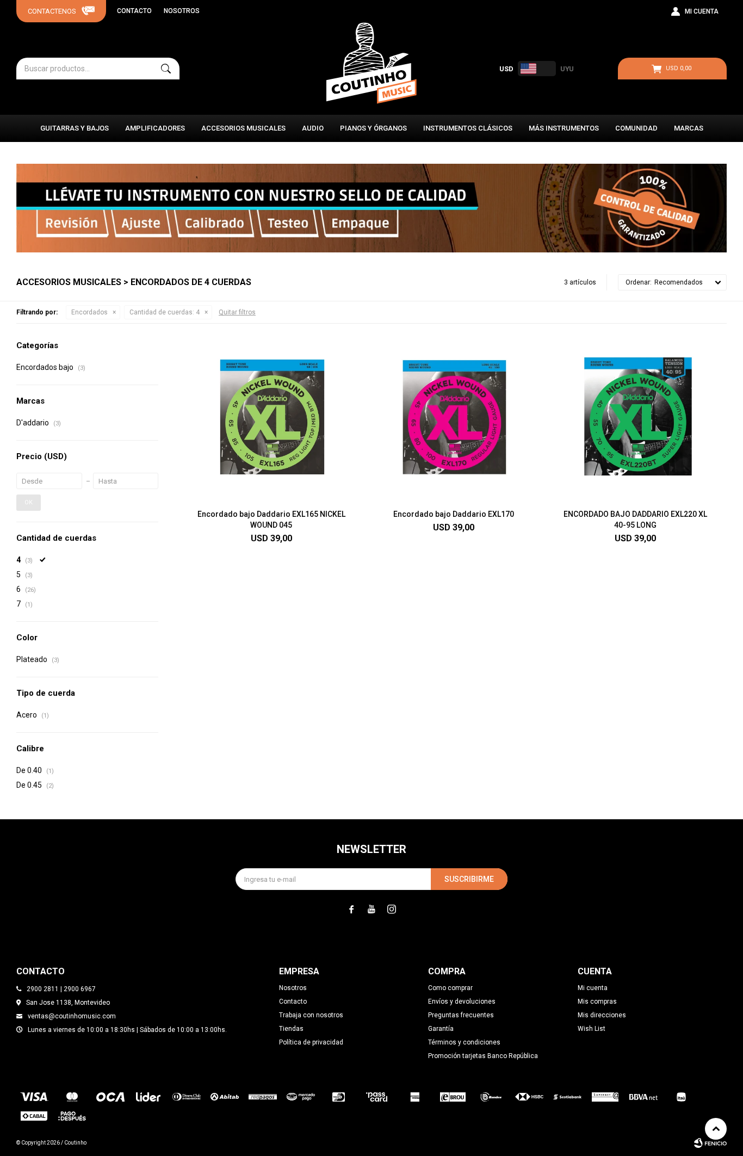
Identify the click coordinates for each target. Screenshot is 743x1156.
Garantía (441, 1029)
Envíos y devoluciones (462, 1001)
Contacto (134, 11)
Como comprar (450, 988)
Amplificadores (155, 128)
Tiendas (291, 1029)
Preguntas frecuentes (461, 1015)
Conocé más (371, 208)
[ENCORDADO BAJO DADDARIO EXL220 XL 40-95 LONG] (635, 420)
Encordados (89, 312)
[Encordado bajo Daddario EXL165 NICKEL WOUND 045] (271, 420)
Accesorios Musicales (243, 128)
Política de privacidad (311, 1042)
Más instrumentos (564, 128)
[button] (165, 68)
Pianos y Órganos (373, 128)
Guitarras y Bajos (74, 128)
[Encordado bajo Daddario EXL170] (453, 420)
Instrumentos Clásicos (467, 128)
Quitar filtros (237, 312)
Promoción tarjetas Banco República (483, 1056)
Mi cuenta (593, 988)
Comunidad (636, 128)
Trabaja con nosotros (311, 1015)
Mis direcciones (602, 1015)
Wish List (591, 1029)
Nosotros (182, 11)
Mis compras (597, 1001)
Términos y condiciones (464, 1042)
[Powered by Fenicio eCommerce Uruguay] (710, 1143)
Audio (313, 128)
